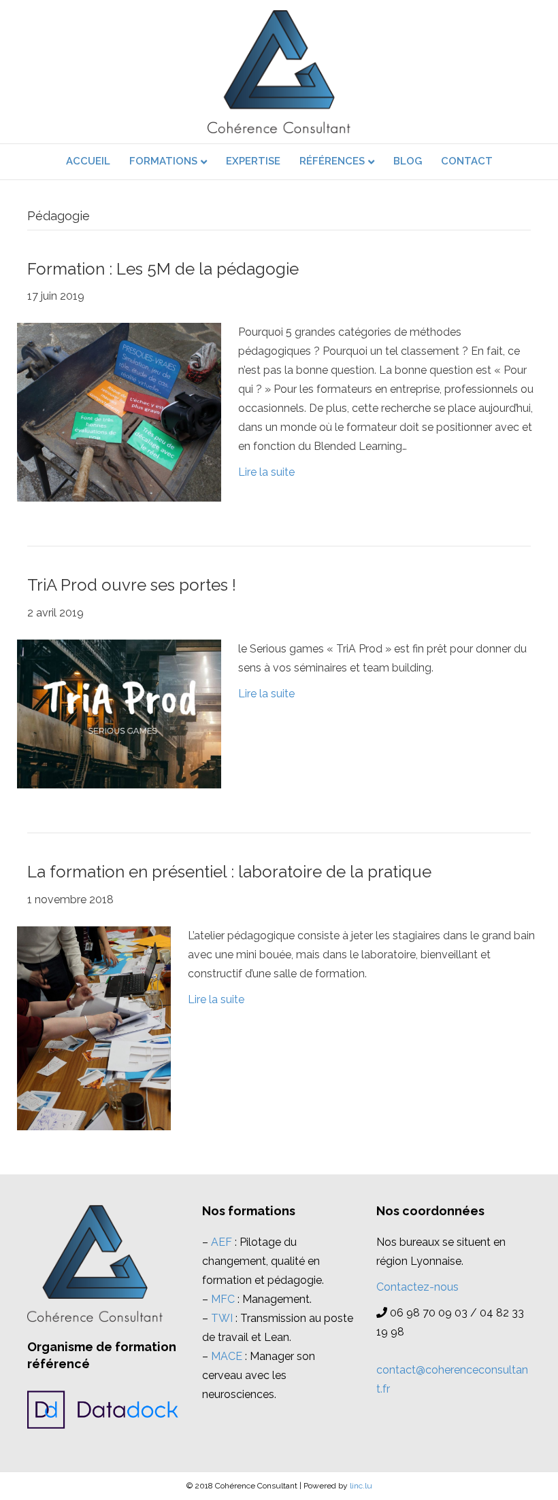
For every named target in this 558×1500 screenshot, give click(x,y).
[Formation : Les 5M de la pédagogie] (119, 411)
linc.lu (361, 1485)
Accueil (88, 161)
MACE (226, 1356)
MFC (223, 1299)
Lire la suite (266, 472)
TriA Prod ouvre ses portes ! (131, 585)
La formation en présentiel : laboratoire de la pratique (229, 872)
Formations (163, 161)
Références (332, 161)
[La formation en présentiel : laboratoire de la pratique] (94, 1027)
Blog (407, 161)
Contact (467, 161)
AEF (221, 1242)
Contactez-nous (417, 1286)
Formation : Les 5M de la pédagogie (163, 269)
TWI (222, 1318)
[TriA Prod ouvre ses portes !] (119, 713)
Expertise (253, 161)
